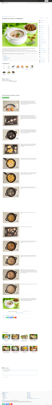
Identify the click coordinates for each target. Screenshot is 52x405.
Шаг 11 (3, 253)
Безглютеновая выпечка (45, 42)
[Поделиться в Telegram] (8, 317)
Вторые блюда (45, 27)
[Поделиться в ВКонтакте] (12, 317)
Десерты (45, 37)
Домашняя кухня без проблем (6, 400)
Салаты (45, 31)
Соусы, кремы (45, 33)
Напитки (45, 35)
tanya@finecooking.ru (6, 392)
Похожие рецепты (6, 59)
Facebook (5, 394)
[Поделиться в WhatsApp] (7, 317)
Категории (42, 22)
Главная (3, 16)
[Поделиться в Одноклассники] (14, 317)
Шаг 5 (3, 156)
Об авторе (29, 393)
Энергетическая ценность (7, 57)
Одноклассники (5, 397)
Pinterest (5, 396)
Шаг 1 (3, 99)
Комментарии (5, 60)
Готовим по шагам (6, 97)
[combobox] (43, 18)
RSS (4, 399)
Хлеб (45, 54)
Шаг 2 (3, 113)
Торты (45, 44)
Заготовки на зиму (45, 48)
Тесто (45, 56)
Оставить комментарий (20, 312)
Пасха (45, 46)
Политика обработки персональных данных (33, 398)
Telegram (5, 393)
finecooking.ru (6, 2)
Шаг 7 (3, 185)
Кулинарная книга (30, 397)
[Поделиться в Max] (10, 317)
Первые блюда (6, 16)
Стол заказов (42, 20)
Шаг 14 (3, 296)
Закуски (45, 29)
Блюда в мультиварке (45, 50)
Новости (29, 396)
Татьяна (5, 22)
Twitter (4, 395)
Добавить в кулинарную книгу (7, 315)
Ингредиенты (5, 56)
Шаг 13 (3, 282)
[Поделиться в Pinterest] (15, 317)
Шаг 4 (3, 142)
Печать (13, 315)
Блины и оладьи (45, 58)
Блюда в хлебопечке (45, 52)
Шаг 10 (3, 239)
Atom (4, 398)
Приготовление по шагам (7, 58)
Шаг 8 (3, 210)
